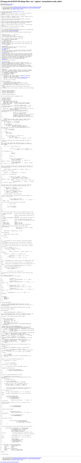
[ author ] (21, 8)
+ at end (3, 59)
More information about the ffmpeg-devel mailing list (9, 462)
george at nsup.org (17, 11)
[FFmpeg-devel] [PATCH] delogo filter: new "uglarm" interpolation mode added (27, 6)
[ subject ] (18, 8)
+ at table (4, 48)
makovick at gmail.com (25, 75)
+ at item (4, 49)
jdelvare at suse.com (25, 77)
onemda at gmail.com (9, 4)
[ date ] (11, 8)
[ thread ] (14, 8)
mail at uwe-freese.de (14, 30)
